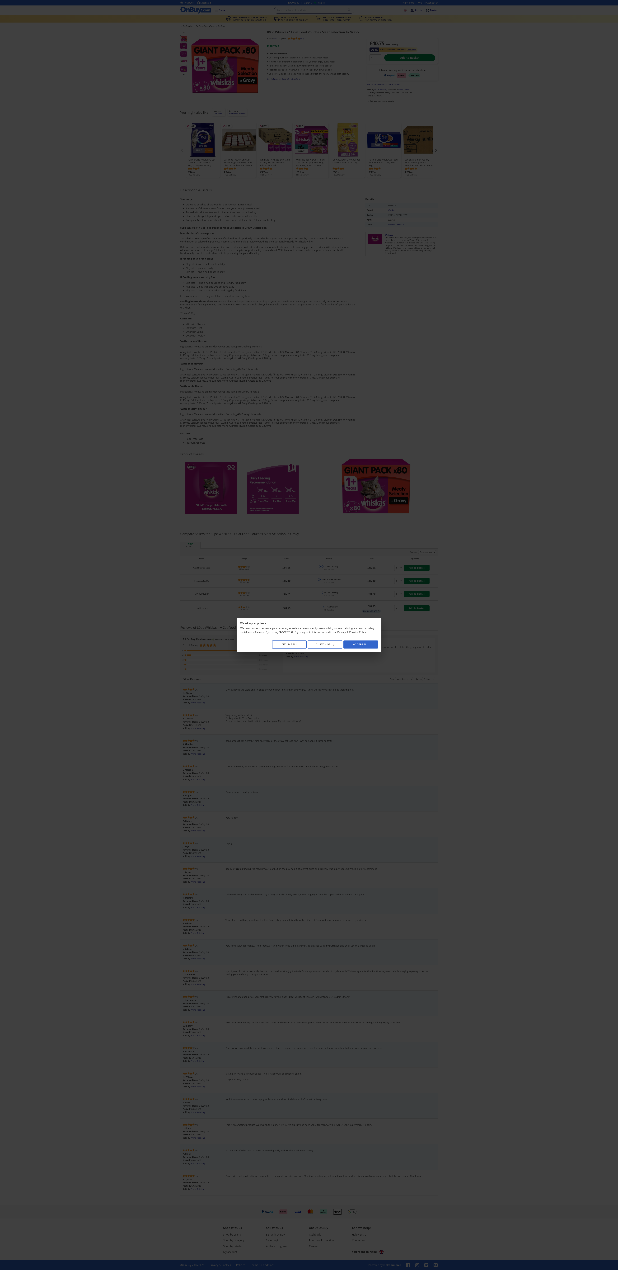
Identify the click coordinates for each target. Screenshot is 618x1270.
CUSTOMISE (323, 644)
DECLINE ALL (289, 644)
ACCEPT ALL (360, 644)
